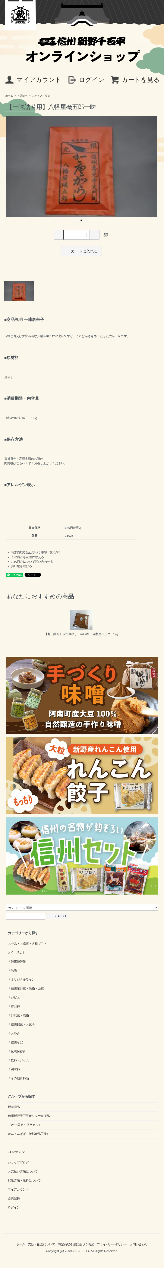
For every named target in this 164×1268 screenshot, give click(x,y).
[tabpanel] (81, 166)
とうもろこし (17, 952)
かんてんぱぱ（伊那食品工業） (29, 1133)
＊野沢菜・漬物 (18, 1015)
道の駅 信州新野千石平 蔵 (20, 15)
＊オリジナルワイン (21, 979)
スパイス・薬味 (41, 95)
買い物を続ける (21, 566)
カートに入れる (84, 251)
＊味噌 (12, 970)
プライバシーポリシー (112, 1244)
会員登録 (14, 1198)
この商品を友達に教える (27, 557)
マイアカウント (38, 79)
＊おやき (14, 1033)
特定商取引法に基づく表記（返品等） (36, 552)
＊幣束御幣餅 (17, 961)
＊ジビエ (14, 997)
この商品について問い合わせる (32, 561)
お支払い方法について (23, 1171)
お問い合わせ (139, 1244)
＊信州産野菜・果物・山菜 (26, 988)
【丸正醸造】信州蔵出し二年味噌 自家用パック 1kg (81, 634)
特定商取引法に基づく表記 (76, 1244)
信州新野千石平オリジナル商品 (29, 1116)
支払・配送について (41, 1244)
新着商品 (14, 1107)
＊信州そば (15, 1042)
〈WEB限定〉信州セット (24, 1124)
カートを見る (141, 79)
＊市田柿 (14, 1006)
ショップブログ (18, 1162)
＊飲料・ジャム (18, 1060)
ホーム (9, 95)
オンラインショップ (82, 54)
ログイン (91, 79)
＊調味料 (23, 95)
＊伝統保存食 (17, 1051)
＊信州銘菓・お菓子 (21, 1024)
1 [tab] (81, 220)
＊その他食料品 (18, 1078)
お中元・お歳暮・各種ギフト (27, 943)
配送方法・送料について (24, 1180)
